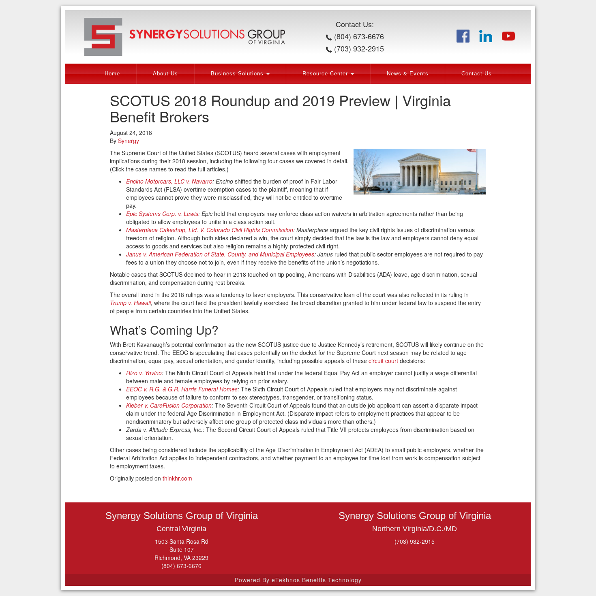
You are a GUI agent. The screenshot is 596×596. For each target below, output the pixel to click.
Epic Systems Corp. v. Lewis (162, 213)
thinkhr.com (177, 478)
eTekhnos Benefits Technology (317, 580)
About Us (165, 74)
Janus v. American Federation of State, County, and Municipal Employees (220, 254)
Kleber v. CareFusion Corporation (169, 405)
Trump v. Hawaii (130, 303)
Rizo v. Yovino (144, 373)
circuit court (383, 361)
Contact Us (476, 74)
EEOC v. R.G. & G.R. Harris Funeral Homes (182, 389)
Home (112, 74)
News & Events (408, 74)
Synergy (128, 141)
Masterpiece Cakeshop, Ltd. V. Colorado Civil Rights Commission (209, 230)
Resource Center (326, 74)
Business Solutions (238, 74)
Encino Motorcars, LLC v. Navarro (169, 181)
